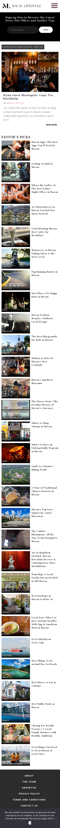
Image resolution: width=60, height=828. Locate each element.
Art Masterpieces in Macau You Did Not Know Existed (43, 210)
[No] (56, 818)
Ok (31, 823)
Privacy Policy (29, 793)
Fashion (6, 331)
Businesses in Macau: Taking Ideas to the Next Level (44, 253)
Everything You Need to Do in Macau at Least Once (44, 750)
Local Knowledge (12, 158)
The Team (29, 781)
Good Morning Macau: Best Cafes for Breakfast (45, 232)
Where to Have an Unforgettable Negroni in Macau (45, 448)
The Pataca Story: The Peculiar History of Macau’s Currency (45, 405)
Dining (6, 245)
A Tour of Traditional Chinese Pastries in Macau (44, 491)
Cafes (5, 698)
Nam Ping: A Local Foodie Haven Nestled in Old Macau (45, 577)
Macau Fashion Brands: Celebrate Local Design (42, 318)
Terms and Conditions (29, 799)
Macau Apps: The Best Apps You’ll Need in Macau (45, 145)
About (29, 775)
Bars (4, 201)
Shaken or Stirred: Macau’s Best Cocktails (43, 361)
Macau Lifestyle (15, 103)
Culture (6, 266)
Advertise (29, 787)
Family (5, 353)
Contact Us (29, 805)
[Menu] (54, 5)
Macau (6, 677)
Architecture (9, 526)
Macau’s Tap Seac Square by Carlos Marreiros (42, 513)
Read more (51, 124)
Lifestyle (7, 288)
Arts (4, 223)
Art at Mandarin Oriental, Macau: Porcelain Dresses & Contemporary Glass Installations (44, 559)
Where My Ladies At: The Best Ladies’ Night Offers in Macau (45, 188)
